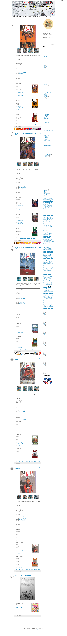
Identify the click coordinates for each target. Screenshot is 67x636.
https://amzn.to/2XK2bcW (20, 223)
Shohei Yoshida (51, 264)
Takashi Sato (52, 271)
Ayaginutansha (51, 288)
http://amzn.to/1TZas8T (20, 333)
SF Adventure (47, 207)
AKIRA (25, 124)
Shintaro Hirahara (45, 264)
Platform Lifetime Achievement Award (46, 303)
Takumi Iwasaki (51, 272)
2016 (44, 323)
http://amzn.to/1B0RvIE (20, 567)
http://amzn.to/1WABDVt (20, 331)
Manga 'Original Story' (46, 193)
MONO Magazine (45, 203)
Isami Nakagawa (48, 227)
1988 (44, 354)
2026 (44, 312)
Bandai (46, 289)
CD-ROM (45, 63)
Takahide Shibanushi (49, 270)
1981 (44, 362)
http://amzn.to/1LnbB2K (22, 519)
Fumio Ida (44, 219)
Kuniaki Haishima (45, 238)
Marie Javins (51, 242)
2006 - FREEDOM (46, 139)
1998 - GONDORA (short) (47, 113)
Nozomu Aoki (51, 254)
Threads (26, 16)
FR (46, 16)
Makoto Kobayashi (49, 240)
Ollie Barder (47, 255)
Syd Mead (50, 268)
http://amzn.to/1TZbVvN (20, 552)
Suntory (44, 305)
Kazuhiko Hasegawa (49, 232)
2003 (44, 337)
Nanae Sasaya (48, 249)
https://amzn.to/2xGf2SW (20, 209)
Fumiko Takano (51, 218)
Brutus (51, 199)
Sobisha (47, 304)
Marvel (51, 298)
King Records (44, 296)
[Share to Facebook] (19, 126)
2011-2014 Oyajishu (46, 162)
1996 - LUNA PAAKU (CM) (47, 111)
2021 (44, 317)
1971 (44, 372)
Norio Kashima (44, 254)
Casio (51, 291)
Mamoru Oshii (52, 241)
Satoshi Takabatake (45, 262)
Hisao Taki (52, 226)
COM (43, 200)
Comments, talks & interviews (47, 55)
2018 (44, 321)
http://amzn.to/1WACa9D (20, 219)
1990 (44, 352)
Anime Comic (28, 124)
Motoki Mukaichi (49, 248)
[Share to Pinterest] (20, 126)
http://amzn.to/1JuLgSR (22, 414)
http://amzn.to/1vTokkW (20, 93)
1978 (44, 365)
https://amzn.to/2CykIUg (20, 445)
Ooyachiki (50, 255)
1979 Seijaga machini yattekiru (47, 153)
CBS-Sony (48, 290)
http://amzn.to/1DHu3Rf (22, 301)
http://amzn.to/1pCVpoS (22, 186)
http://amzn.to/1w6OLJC (22, 185)
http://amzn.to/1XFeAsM (20, 220)
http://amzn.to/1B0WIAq (20, 94)
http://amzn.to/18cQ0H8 (22, 298)
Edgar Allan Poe (44, 218)
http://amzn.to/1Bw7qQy (22, 302)
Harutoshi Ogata (44, 220)
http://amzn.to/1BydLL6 (20, 208)
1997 (44, 344)
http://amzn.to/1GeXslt (20, 207)
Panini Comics (35, 461)
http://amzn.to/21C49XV (20, 105)
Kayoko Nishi (48, 231)
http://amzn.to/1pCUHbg (20, 443)
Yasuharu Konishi (45, 278)
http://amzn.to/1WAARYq (20, 441)
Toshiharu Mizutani (45, 275)
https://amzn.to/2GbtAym (20, 334)
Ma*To (51, 239)
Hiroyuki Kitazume (49, 225)
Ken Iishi (51, 235)
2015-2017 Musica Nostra (47, 163)
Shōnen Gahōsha (44, 304)
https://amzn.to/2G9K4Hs (22, 72)
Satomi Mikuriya (44, 261)
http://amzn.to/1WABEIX (20, 330)
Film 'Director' (45, 186)
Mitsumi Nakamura (48, 246)
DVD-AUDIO (45, 66)
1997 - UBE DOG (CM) (46, 135)
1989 (44, 353)
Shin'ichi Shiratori (49, 262)
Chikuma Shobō (47, 292)
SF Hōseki (50, 207)
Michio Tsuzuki (44, 245)
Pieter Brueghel (50, 257)
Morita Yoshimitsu (45, 248)
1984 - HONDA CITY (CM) (47, 129)
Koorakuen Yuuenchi (50, 297)
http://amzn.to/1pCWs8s (20, 551)
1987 (44, 355)
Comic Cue (49, 200)
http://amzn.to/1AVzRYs (22, 71)
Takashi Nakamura (48, 271)
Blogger (37, 629)
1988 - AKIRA (22, 124)
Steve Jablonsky (44, 268)
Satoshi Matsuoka (51, 261)
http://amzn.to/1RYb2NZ (20, 105)
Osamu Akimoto (44, 256)
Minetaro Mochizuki (49, 245)
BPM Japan (44, 289)
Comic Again (46, 200)
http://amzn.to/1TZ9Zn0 (20, 444)
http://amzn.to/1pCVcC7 (20, 332)
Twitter (23, 16)
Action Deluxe (44, 198)
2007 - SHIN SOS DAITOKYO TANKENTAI (47, 140)
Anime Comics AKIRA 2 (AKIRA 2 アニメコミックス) (23, 194)
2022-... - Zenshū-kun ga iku (47, 164)
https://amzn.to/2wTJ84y (20, 459)
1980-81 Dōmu (45, 157)
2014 (44, 325)
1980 (44, 363)
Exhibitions (45, 53)
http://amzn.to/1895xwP (22, 304)
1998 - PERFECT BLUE (46, 136)
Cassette (45, 64)
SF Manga (52, 207)
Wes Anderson (48, 276)
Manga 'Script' (45, 194)
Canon (50, 291)
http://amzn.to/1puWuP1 (20, 108)
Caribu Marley (47, 217)
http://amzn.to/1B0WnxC (20, 122)
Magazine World (46, 298)
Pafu (46, 206)
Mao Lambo (44, 242)
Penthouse (49, 206)
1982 (44, 361)
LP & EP (45, 68)
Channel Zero (44, 292)
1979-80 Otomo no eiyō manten (47, 154)
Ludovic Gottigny (48, 239)
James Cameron (51, 227)
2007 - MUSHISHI (46, 116)
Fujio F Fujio (48, 218)
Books (31, 124)
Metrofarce (47, 299)
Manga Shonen (48, 204)
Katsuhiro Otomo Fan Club (50, 295)
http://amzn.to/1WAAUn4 (20, 442)
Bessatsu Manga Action (48, 199)
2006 (44, 334)
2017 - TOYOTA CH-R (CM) (47, 119)
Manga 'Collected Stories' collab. (47, 92)
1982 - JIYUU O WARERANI (47, 106)
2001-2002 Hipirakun (46, 170)
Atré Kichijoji (48, 288)
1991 (44, 351)
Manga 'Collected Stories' (46, 91)
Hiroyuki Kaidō (49, 224)
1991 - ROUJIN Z (46, 134)
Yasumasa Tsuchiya (45, 279)
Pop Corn (51, 206)
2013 (44, 326)
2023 (44, 315)
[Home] (12, 617)
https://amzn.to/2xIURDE (20, 108)
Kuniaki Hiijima (48, 238)
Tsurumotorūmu (44, 307)
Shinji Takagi (51, 263)
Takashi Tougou (44, 272)
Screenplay (45, 98)
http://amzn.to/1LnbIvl (22, 521)
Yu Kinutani (44, 284)
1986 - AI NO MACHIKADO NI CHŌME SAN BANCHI (48, 131)
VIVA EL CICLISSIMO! (19, 607)
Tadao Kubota (44, 269)
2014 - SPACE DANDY (46, 144)
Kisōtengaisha (49, 296)
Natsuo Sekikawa (48, 250)
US (39, 16)
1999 (44, 342)
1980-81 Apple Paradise (46, 156)
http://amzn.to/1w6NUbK (22, 299)
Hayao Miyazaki (48, 220)
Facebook (14, 16)
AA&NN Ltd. (47, 41)
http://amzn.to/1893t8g (22, 412)
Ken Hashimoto (48, 235)
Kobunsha (44, 297)
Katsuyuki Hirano (45, 231)
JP (37, 16)
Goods (44, 67)
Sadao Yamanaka (44, 260)
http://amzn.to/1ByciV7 (20, 347)
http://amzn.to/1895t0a (22, 303)
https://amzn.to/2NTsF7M (20, 553)
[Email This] (16, 126)
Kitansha (52, 296)
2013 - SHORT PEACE (46, 117)
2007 (44, 333)
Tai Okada (47, 269)
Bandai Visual (49, 289)
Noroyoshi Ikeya (48, 254)
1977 (44, 366)
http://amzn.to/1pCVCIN (20, 221)
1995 (44, 346)
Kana (29, 461)
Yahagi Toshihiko (48, 277)
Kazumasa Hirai (47, 233)
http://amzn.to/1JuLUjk (22, 300)
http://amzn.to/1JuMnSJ (22, 189)
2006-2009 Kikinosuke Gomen (47, 172)
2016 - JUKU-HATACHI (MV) (47, 118)
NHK (52, 299)
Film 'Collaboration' (46, 185)
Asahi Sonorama (44, 288)
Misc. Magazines (46, 96)
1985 (44, 357)
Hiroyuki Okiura (49, 226)
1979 (44, 364)
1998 (44, 343)
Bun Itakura (44, 217)
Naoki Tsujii (51, 249)
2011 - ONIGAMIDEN (46, 142)
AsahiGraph (44, 199)
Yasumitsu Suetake (49, 279)
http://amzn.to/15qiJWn (22, 516)
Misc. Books (45, 95)
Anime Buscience (50, 198)
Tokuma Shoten (50, 305)
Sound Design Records (51, 304)
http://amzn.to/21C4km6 (20, 550)
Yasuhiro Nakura (48, 278)
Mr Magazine (44, 206)
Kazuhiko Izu (44, 233)
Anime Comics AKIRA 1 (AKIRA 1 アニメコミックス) (23, 80)
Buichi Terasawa (50, 216)
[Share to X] (18, 126)
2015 (44, 324)
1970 (44, 373)
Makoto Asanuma (45, 240)
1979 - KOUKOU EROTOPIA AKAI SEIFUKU (48, 123)
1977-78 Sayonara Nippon (47, 150)
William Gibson (51, 276)
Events (44, 54)
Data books (45, 86)
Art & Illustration (46, 85)
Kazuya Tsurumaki (45, 234)
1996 (44, 345)
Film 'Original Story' (46, 187)
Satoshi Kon (48, 261)
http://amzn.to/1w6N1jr (22, 410)
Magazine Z (48, 203)
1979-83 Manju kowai (46, 155)
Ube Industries (51, 307)
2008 (44, 332)
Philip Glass (48, 257)
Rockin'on (44, 207)
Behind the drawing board (46, 56)
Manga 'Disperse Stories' (46, 93)
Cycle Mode (52, 200)
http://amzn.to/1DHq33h (22, 517)
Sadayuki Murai (48, 260)
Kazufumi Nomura (45, 232)
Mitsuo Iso (52, 246)
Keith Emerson (44, 235)
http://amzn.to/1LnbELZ (22, 520)
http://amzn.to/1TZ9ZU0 (20, 444)
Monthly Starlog (44, 205)
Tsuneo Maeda (44, 276)
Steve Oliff (48, 268)
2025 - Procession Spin (46, 179)
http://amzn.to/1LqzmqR (20, 91)
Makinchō (51, 203)
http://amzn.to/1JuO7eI (22, 73)
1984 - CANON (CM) (46, 128)
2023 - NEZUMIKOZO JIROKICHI (48, 145)
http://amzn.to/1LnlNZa (22, 70)
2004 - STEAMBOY (46, 115)
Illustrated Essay (45, 190)
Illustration (45, 191)
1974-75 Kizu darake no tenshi (47, 149)
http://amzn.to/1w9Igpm (20, 92)
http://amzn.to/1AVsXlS (22, 409)
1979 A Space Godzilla (46, 151)
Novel (44, 97)
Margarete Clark (47, 242)
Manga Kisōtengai (45, 204)
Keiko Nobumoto (49, 234)
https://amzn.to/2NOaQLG (20, 109)
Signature (45, 195)
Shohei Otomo (48, 264)
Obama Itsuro (44, 255)
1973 (44, 371)
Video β (45, 75)
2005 (44, 335)
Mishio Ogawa (44, 246)
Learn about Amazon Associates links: (32, 16)
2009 (44, 331)
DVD (44, 65)
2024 (44, 314)
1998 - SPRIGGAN (46, 137)
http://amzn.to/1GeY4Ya (20, 95)
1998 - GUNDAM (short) (46, 114)
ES (50, 16)
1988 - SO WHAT (46, 133)
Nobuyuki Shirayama (48, 253)
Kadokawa (44, 295)
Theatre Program (45, 102)
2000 (44, 341)
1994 (44, 347)
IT (48, 16)
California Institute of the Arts (46, 291)
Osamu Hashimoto (48, 256)
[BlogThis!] (17, 126)
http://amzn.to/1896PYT (22, 188)
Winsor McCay (44, 277)
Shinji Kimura (48, 263)
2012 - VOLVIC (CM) (46, 143)
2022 (44, 316)
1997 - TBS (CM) (46, 112)
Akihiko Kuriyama (45, 213)
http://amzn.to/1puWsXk (20, 107)
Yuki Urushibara (50, 284)
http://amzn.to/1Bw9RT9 (22, 74)
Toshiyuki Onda (49, 275)
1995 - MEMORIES (46, 110)
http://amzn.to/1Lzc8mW (20, 106)
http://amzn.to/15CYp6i (22, 184)
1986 (44, 356)
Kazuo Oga (51, 233)
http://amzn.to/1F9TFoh (20, 205)
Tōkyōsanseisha (48, 307)
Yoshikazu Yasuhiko (49, 283)
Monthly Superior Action (49, 205)
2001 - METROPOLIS (46, 138)
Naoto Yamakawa (45, 250)
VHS (44, 74)
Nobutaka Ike (44, 253)
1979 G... (45, 152)
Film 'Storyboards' (46, 189)
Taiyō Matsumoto (50, 269)
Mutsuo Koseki (44, 249)
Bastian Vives (47, 216)
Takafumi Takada (44, 270)
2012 (44, 327)
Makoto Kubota (44, 241)
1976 (44, 367)
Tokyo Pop (39, 461)
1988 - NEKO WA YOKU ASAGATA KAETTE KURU (48, 132)
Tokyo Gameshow (45, 306)
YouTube (20, 16)
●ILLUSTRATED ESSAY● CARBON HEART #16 (23, 575)
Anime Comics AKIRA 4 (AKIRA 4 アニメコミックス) (23, 419)
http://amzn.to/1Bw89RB (22, 187)
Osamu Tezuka (44, 257)
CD (44, 62)
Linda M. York (44, 239)
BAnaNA (44, 216)
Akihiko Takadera (49, 213)
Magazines (45, 70)
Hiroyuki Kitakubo (45, 225)
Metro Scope (44, 299)
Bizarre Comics (44, 290)
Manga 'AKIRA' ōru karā (46, 90)
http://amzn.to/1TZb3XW (20, 222)
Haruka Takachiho (50, 219)
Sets (44, 99)
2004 (44, 336)
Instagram (17, 16)
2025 (44, 313)
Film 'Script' (45, 188)
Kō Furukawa (52, 238)
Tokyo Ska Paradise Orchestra (50, 306)
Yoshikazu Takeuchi (45, 283)
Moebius (48, 247)
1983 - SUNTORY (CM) (46, 127)
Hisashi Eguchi (44, 227)
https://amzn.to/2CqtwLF (22, 518)
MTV (43, 298)
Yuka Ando (47, 284)
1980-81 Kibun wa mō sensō (47, 158)
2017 (44, 322)
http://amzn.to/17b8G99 (22, 408)
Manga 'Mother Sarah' (46, 94)
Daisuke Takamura (51, 217)
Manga (44, 192)
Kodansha (34, 124)
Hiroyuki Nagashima (45, 226)
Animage (47, 198)
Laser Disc (45, 69)
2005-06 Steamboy (46, 171)
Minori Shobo (50, 299)
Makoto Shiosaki (48, 241)
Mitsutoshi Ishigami (45, 247)
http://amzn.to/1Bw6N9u (22, 411)
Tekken (47, 305)
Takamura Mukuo (45, 271)
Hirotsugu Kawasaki (45, 224)
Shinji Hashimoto (45, 263)
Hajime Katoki (47, 219)
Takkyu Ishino (48, 272)
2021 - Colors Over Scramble (47, 178)
